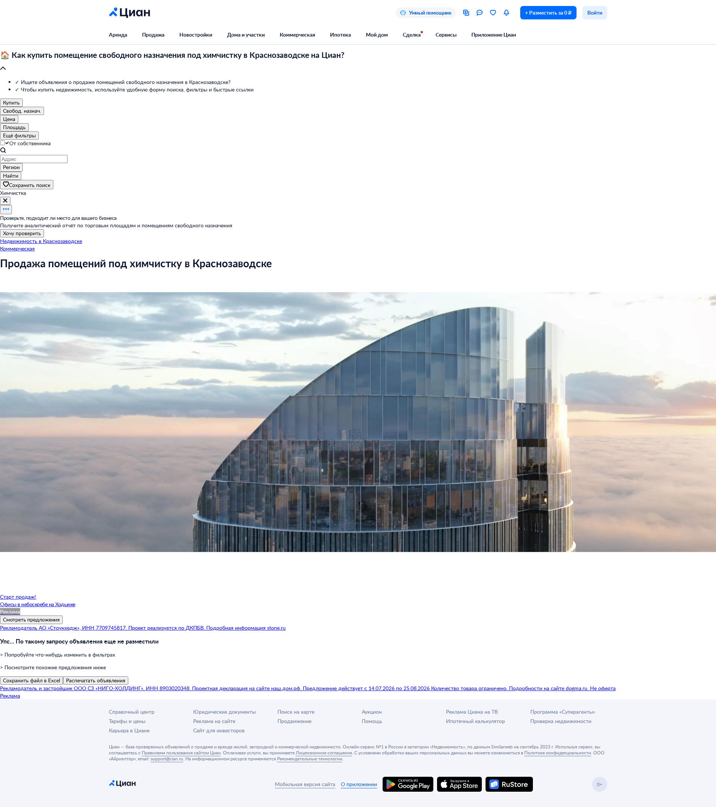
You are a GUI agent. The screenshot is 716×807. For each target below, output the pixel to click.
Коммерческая (297, 34)
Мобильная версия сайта (305, 784)
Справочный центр (131, 711)
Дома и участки (246, 34)
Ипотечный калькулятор (475, 721)
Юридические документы (224, 711)
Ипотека (340, 34)
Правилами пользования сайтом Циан (181, 752)
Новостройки (195, 34)
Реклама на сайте (214, 721)
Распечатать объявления (95, 680)
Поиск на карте (295, 711)
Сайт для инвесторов (219, 730)
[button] (358, 62)
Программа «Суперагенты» (562, 711)
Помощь (372, 721)
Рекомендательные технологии (309, 758)
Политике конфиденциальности (557, 752)
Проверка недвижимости (560, 721)
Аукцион (372, 711)
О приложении (359, 784)
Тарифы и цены (127, 721)
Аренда (118, 34)
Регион (11, 167)
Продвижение (294, 721)
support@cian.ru (167, 758)
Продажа (153, 34)
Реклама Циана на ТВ (472, 711)
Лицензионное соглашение (324, 752)
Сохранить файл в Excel (31, 680)
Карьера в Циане (129, 730)
